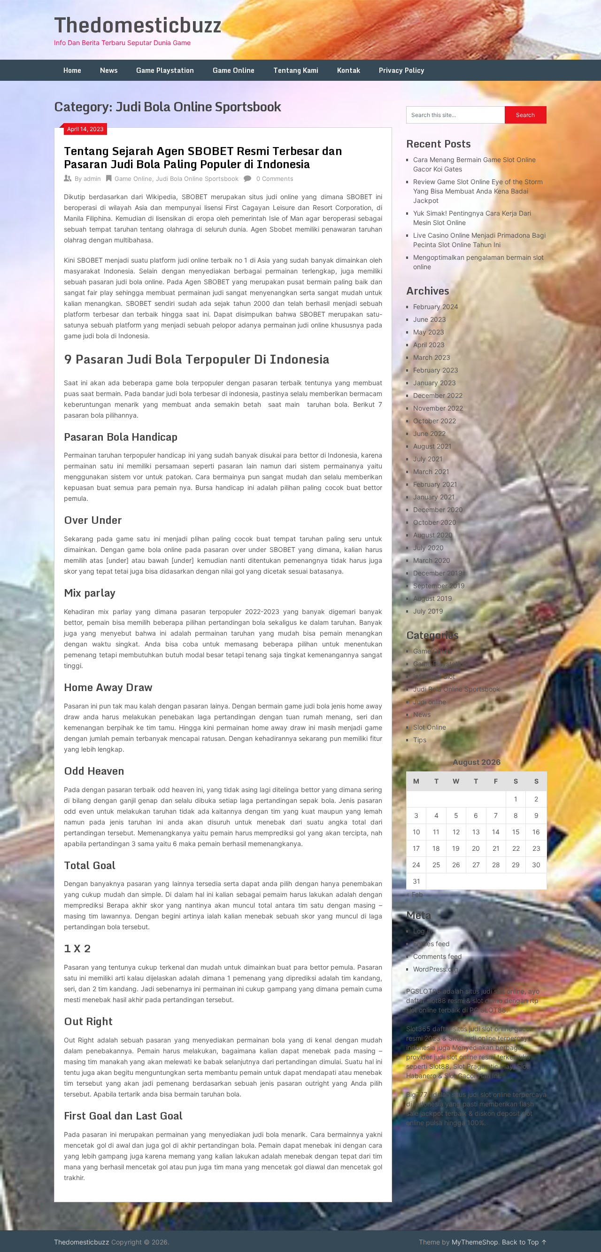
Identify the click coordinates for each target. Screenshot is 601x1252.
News (108, 70)
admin (92, 178)
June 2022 (429, 433)
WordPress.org (435, 969)
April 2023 (429, 345)
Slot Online (429, 727)
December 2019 (437, 573)
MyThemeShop (475, 1242)
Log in (422, 931)
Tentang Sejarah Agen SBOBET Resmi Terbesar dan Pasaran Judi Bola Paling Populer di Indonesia (203, 157)
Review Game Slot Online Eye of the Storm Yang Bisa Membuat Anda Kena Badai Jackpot (478, 191)
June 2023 (429, 319)
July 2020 (428, 548)
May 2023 (428, 332)
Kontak (348, 70)
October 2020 (434, 522)
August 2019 (432, 598)
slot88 (436, 1000)
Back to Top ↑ (524, 1242)
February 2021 (435, 484)
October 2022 (434, 421)
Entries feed (431, 944)
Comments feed (437, 956)
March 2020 (431, 560)
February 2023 (435, 370)
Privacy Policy (401, 70)
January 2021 (434, 497)
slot (452, 1057)
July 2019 (428, 611)
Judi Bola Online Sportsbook (197, 178)
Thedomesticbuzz (138, 24)
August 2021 (432, 446)
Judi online (429, 702)
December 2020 (438, 509)
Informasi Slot (434, 676)
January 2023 (434, 383)
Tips (419, 740)
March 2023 (431, 357)
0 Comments (274, 178)
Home (72, 70)
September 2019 (439, 586)
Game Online (233, 70)
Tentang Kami (295, 70)
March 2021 (431, 471)
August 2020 (433, 535)
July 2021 (428, 459)
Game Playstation (165, 70)
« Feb (414, 894)
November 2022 (438, 408)
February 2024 (435, 307)
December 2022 (437, 395)
